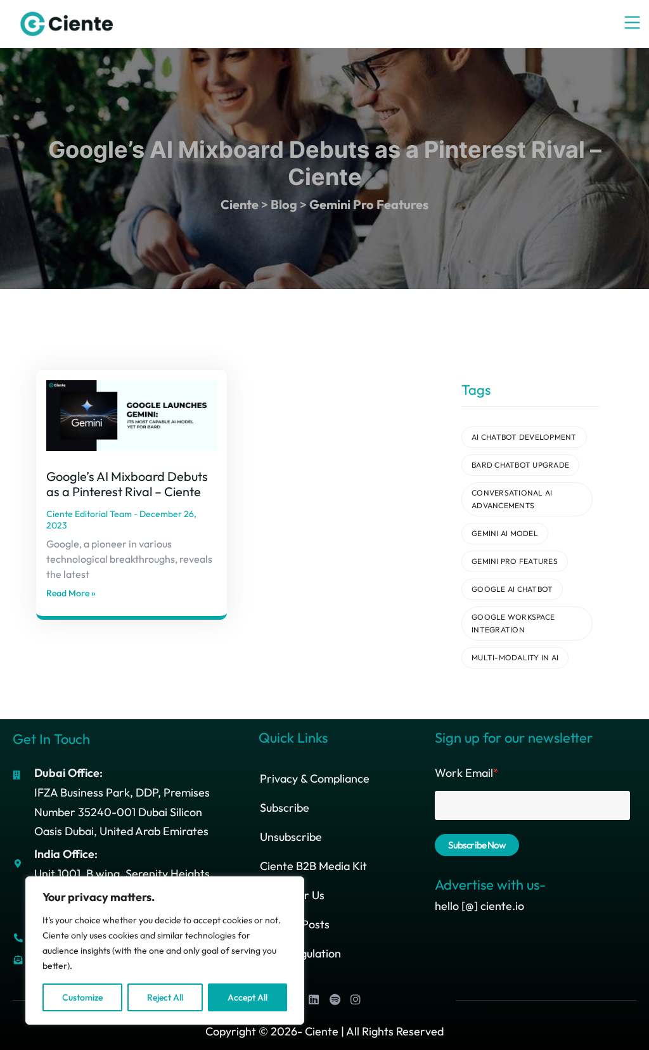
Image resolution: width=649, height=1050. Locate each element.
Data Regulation (300, 953)
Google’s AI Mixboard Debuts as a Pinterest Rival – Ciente (127, 483)
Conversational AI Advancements (512, 499)
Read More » (71, 593)
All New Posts (295, 924)
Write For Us (292, 895)
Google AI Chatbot (512, 589)
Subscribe (284, 807)
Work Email (467, 772)
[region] (164, 950)
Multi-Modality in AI (515, 657)
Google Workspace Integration (513, 623)
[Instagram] (355, 999)
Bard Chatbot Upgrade (520, 465)
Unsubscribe (291, 836)
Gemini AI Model (505, 533)
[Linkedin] (313, 999)
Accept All (247, 997)
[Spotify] (334, 999)
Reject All (165, 997)
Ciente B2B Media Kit (313, 866)
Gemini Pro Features (515, 561)
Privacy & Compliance (314, 778)
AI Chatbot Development (524, 437)
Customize (82, 997)
